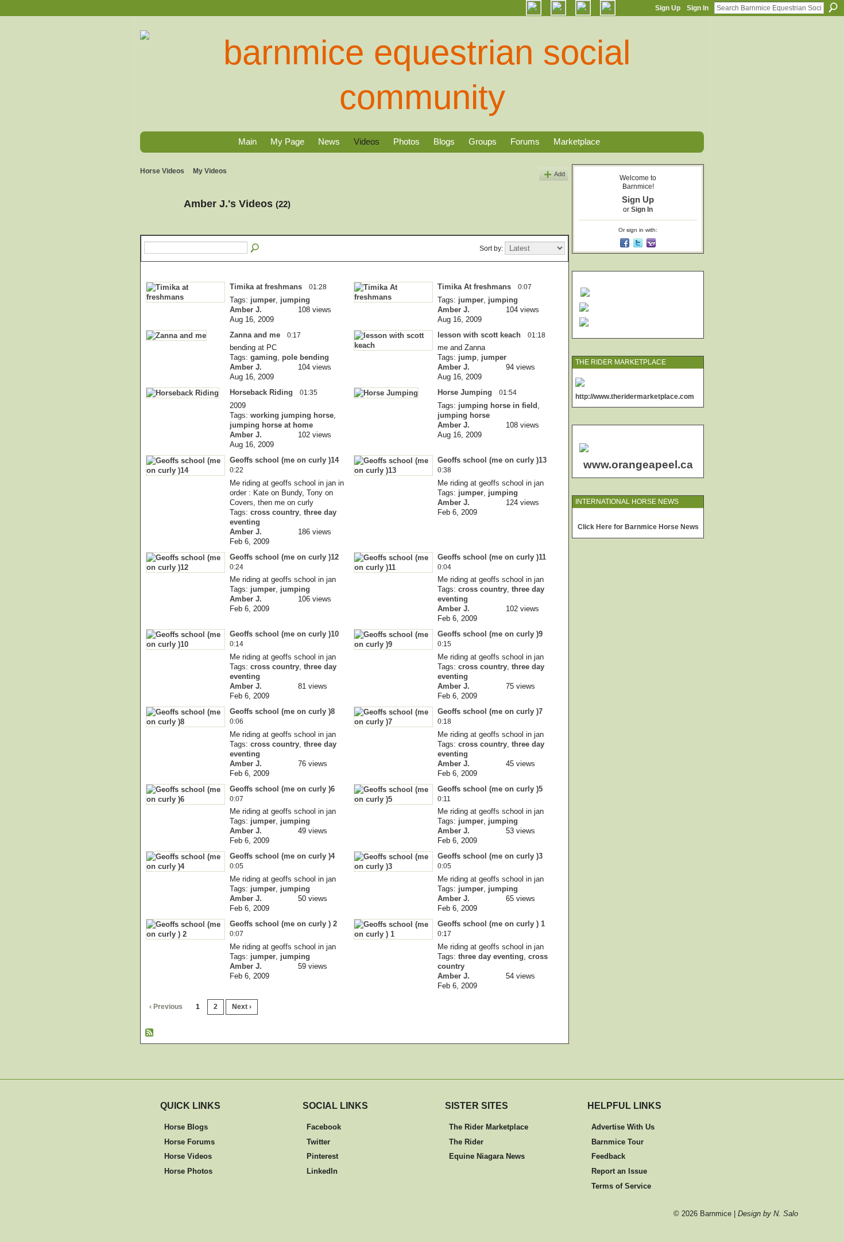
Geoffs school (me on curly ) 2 (283, 923)
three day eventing (491, 956)
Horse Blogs (186, 1127)
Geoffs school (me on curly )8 (282, 711)
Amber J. (246, 309)
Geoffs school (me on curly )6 (282, 789)
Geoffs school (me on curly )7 (490, 711)
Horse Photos (188, 1171)
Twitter (318, 1142)
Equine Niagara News (487, 1156)
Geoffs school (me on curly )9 (490, 634)
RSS (150, 1033)
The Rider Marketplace (488, 1127)
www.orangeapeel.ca (638, 465)
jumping (295, 300)
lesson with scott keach (479, 335)
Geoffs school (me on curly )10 (284, 634)
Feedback (608, 1156)
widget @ (632, 518)
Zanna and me (255, 335)
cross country (274, 512)
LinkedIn (322, 1171)
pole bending (305, 357)
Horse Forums (189, 1142)
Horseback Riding (261, 392)
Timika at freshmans (266, 286)
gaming (263, 357)
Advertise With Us (623, 1127)
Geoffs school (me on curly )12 (284, 557)
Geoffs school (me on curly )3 (490, 856)
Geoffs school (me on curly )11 (492, 557)
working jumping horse (292, 415)
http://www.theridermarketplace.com (634, 397)
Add (559, 173)
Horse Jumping (465, 392)
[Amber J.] (158, 230)
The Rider (466, 1142)
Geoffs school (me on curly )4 (282, 856)
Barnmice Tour (617, 1142)
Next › (241, 1007)
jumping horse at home (271, 425)
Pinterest (322, 1156)
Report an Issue (619, 1171)
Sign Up (667, 8)
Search (833, 7)
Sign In (698, 8)
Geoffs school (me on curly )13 (492, 460)
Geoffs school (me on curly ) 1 (491, 923)
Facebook (324, 1127)
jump (467, 357)
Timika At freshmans (474, 286)
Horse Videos (162, 171)
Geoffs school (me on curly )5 (490, 789)
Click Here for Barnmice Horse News (638, 527)
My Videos (210, 171)
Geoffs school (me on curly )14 (284, 460)
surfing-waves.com (673, 518)
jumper (263, 300)
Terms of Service (621, 1186)
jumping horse (464, 415)
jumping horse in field (497, 405)
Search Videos (255, 248)
